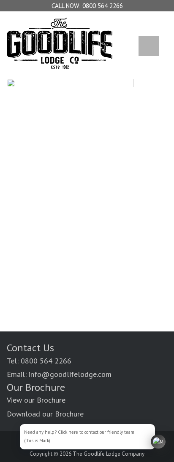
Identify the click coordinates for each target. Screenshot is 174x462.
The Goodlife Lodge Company (108, 453)
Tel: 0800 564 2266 (39, 361)
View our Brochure (36, 400)
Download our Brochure (45, 414)
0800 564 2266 (102, 6)
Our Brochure (36, 387)
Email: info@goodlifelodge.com (59, 374)
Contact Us (30, 347)
